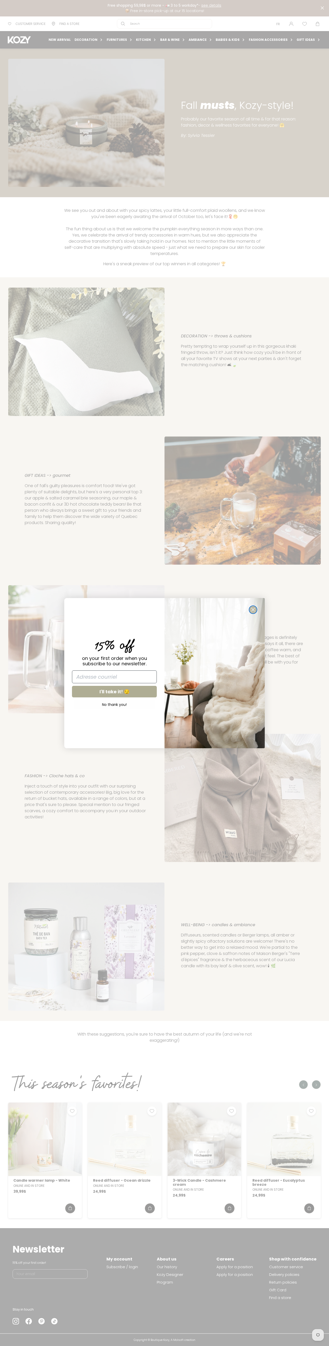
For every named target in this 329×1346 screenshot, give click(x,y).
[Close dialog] (253, 610)
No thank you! (114, 704)
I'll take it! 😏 (114, 691)
